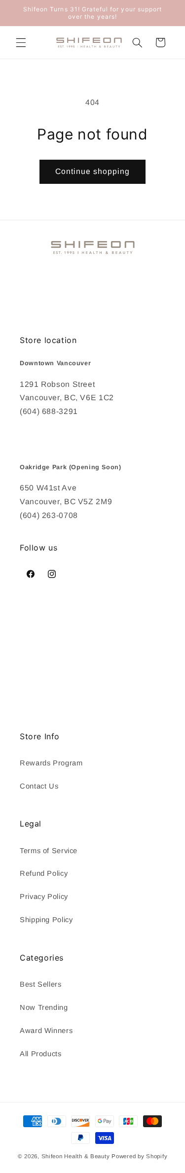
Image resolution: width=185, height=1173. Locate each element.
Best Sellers (41, 984)
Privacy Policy (44, 896)
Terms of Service (48, 851)
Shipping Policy (46, 920)
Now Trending (44, 1007)
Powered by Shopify (139, 1156)
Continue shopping (92, 171)
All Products (41, 1054)
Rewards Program (51, 763)
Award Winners (46, 1031)
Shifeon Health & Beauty (75, 1156)
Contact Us (39, 786)
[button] (20, 42)
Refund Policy (44, 873)
